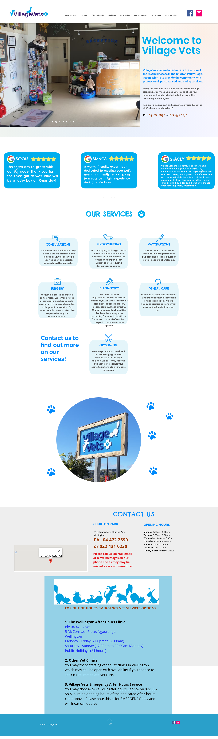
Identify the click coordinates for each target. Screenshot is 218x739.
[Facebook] (190, 13)
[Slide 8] (70, 121)
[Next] (136, 75)
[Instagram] (199, 13)
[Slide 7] (66, 121)
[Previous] (16, 171)
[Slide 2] (52, 121)
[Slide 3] (56, 122)
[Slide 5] (59, 121)
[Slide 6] (49, 121)
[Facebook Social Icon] (174, 722)
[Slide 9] (73, 121)
